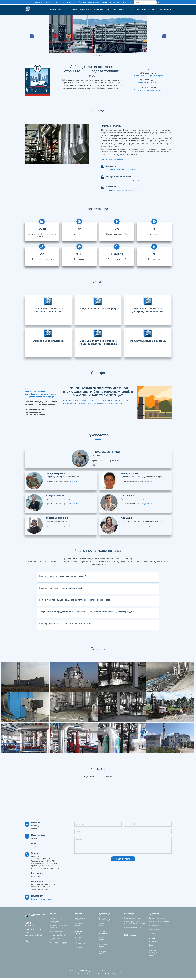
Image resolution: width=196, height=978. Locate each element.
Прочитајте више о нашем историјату (121, 190)
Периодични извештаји (133, 918)
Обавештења (79, 943)
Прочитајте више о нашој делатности (121, 169)
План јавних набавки (102, 939)
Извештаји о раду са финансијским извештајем (134, 922)
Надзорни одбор (55, 918)
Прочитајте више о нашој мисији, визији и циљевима (128, 180)
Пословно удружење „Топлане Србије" (153, 953)
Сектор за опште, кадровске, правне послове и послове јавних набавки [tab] (40, 402)
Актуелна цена (103, 924)
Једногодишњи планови (80, 918)
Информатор (157, 9)
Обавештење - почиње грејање (148, 90)
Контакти (167, 9)
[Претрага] (159, 2)
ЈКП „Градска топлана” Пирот (37, 915)
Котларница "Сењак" (57, 935)
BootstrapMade (92, 974)
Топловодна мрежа (56, 931)
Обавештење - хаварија (147, 83)
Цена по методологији (104, 918)
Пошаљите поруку (123, 859)
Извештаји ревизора (132, 927)
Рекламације (79, 947)
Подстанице (54, 939)
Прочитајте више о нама (112, 159)
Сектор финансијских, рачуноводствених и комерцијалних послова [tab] (35, 412)
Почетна (52, 9)
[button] (31, 36)
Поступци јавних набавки (103, 946)
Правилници (154, 925)
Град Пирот (151, 945)
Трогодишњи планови (79, 924)
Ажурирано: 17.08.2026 (122, 2)
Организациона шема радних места (58, 926)
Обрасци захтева (77, 938)
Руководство (119, 460)
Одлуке (152, 933)
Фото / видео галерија (58, 942)
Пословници (154, 929)
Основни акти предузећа (159, 922)
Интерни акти (102, 952)
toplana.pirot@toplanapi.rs (41, 899)
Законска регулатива (157, 918)
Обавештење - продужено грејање (148, 75)
